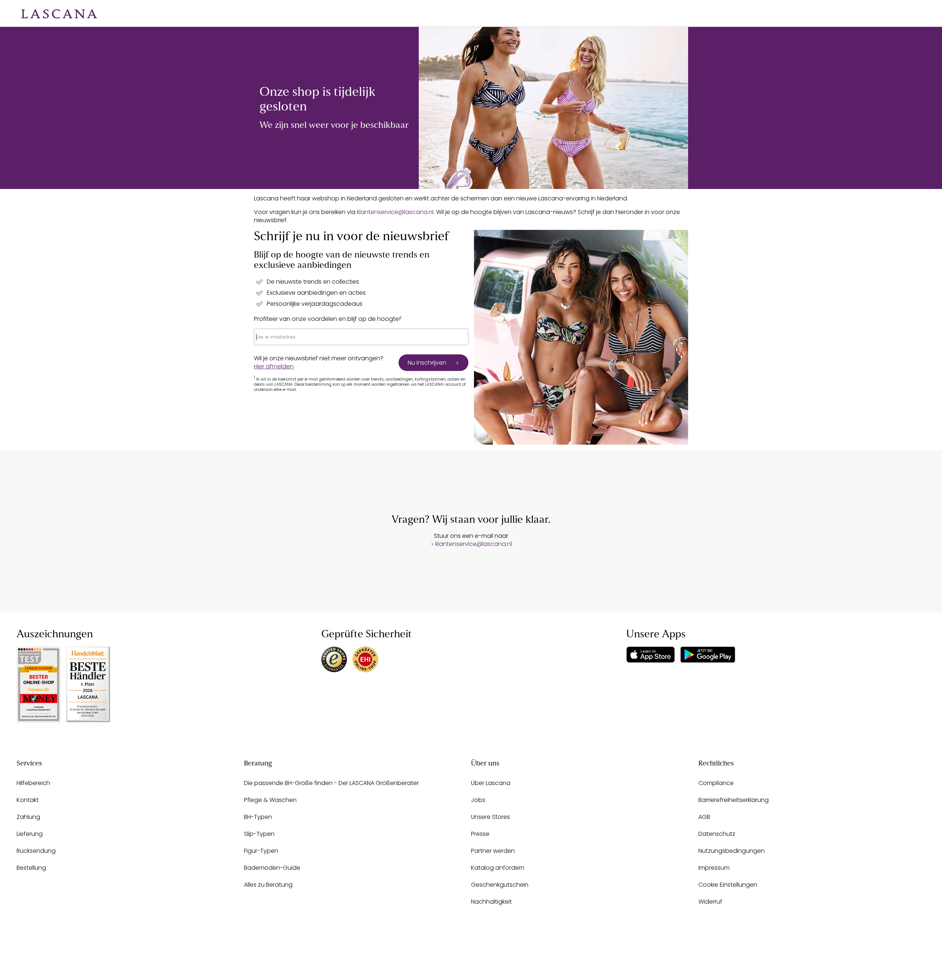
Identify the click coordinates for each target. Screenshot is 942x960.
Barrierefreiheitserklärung (733, 800)
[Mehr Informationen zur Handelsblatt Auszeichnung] (88, 684)
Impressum (714, 867)
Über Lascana (490, 783)
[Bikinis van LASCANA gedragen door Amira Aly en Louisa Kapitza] (553, 108)
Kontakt (28, 800)
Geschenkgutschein (499, 884)
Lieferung (30, 834)
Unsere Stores (490, 817)
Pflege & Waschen (270, 800)
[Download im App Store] (650, 655)
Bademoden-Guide (272, 867)
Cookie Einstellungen (727, 884)
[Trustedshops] (334, 659)
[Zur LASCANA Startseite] (54, 13)
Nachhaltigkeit (491, 901)
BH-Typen (258, 817)
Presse (480, 834)
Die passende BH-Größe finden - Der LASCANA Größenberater (331, 783)
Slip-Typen (259, 834)
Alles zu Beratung (268, 884)
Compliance (716, 783)
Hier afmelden (274, 366)
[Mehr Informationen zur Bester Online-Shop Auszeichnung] (39, 685)
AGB (704, 817)
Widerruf (710, 901)
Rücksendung (36, 851)
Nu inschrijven (427, 362)
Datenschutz (716, 834)
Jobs (478, 800)
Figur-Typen (261, 851)
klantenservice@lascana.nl (395, 212)
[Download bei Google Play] (707, 655)
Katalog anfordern (497, 867)
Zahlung (28, 817)
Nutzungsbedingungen (731, 851)
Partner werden (493, 851)
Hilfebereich (33, 783)
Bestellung (31, 867)
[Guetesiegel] (365, 659)
